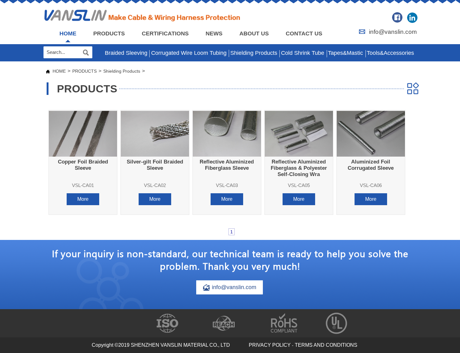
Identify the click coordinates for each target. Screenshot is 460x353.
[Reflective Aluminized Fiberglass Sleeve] (227, 133)
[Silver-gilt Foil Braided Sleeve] (155, 133)
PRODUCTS (84, 71)
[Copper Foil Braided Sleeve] (83, 133)
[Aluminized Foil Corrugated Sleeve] (371, 133)
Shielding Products (121, 71)
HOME (59, 71)
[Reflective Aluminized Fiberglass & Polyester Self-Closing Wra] (299, 133)
